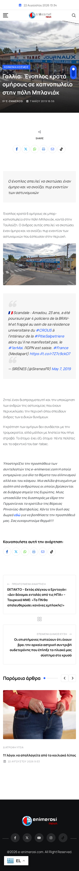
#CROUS (43, 330)
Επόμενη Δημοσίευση (52, 634)
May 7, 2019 (61, 368)
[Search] (74, 15)
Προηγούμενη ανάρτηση (29, 584)
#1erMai (15, 347)
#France (60, 347)
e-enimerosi (14, 101)
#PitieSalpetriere (49, 336)
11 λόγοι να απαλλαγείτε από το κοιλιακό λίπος (39, 755)
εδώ (17, 515)
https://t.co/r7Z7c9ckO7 (50, 353)
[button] (64, 678)
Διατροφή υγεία (13, 747)
